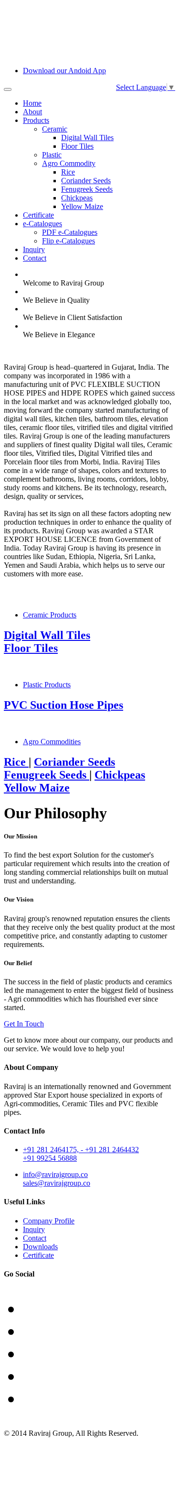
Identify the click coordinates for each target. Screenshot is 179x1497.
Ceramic (54, 129)
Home (32, 103)
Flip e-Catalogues (68, 241)
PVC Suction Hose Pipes (63, 705)
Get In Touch (24, 1024)
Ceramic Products (49, 615)
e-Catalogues (42, 224)
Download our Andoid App (64, 70)
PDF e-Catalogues (69, 232)
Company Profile (48, 1221)
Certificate (38, 215)
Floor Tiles (77, 146)
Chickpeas (77, 198)
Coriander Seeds (86, 180)
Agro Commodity (68, 163)
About (32, 112)
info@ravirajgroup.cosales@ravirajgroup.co (56, 1178)
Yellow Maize (82, 206)
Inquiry (34, 249)
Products (36, 120)
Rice (68, 172)
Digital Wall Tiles (87, 137)
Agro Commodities (52, 741)
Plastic (52, 155)
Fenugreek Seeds (87, 189)
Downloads (40, 1247)
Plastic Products (47, 685)
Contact (34, 258)
